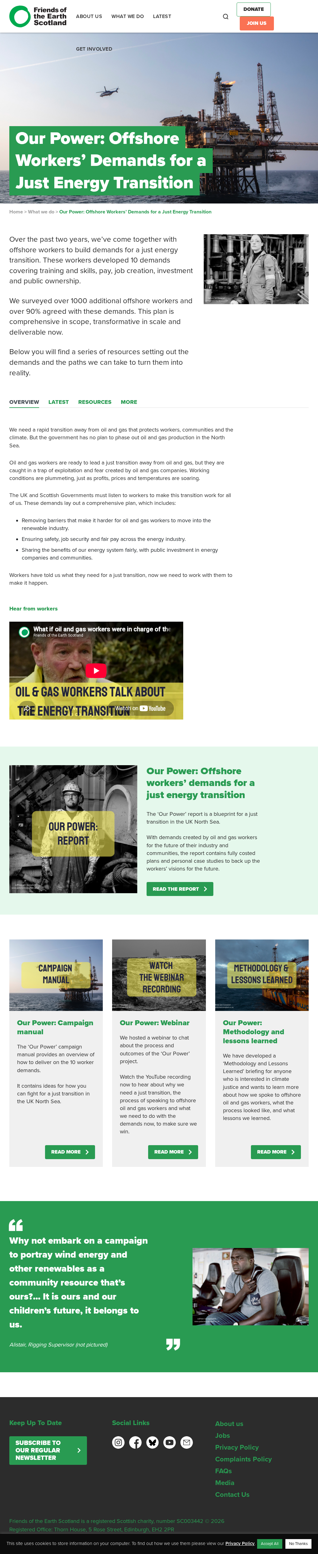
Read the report (176, 889)
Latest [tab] (58, 402)
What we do (41, 212)
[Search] (226, 16)
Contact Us (232, 1495)
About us (229, 1424)
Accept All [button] (270, 1543)
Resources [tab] (94, 402)
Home (16, 212)
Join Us (256, 23)
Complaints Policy (243, 1459)
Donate (253, 9)
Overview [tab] (24, 402)
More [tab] (129, 402)
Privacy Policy (237, 1447)
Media (224, 1483)
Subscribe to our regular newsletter (38, 1450)
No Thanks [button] (298, 1543)
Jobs (222, 1436)
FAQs (223, 1471)
